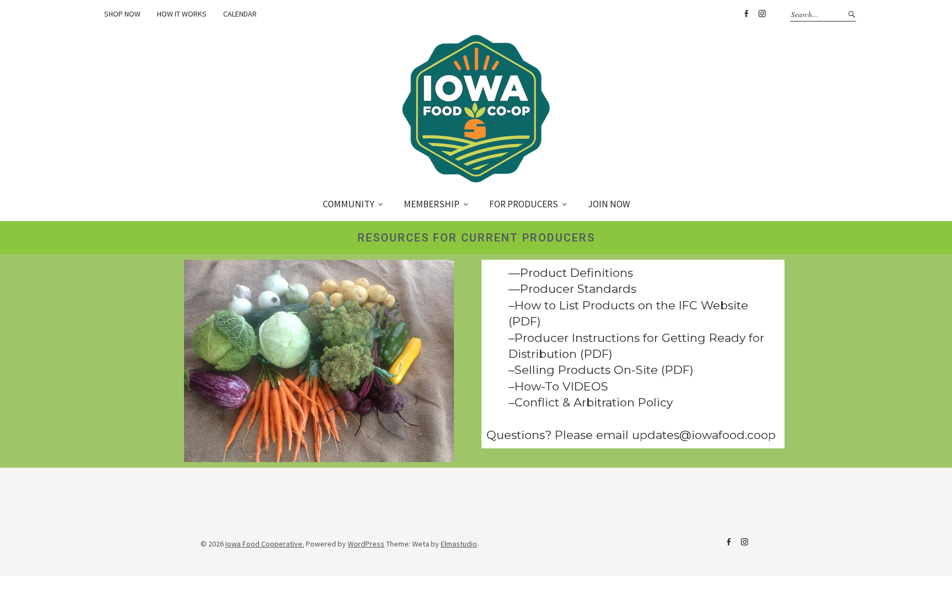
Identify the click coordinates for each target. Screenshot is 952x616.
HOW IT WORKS (182, 14)
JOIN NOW (609, 204)
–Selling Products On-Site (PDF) (601, 370)
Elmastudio (459, 544)
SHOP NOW (122, 14)
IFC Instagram (744, 542)
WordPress (366, 544)
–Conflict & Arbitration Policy (591, 402)
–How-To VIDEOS (558, 386)
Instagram (762, 14)
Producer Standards (578, 289)
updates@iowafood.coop (704, 435)
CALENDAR (240, 14)
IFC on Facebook (728, 542)
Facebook (746, 14)
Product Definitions (576, 273)
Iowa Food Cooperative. (264, 544)
